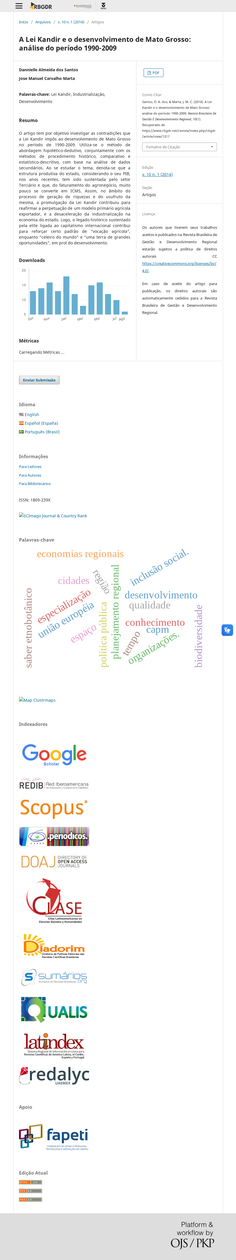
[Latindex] (54, 1059)
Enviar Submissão (39, 380)
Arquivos (43, 22)
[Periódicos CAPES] (54, 844)
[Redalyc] (54, 1083)
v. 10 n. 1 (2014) (71, 22)
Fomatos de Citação (163, 146)
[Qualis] (54, 1023)
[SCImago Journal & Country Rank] (53, 515)
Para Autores (30, 475)
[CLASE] (54, 921)
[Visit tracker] (37, 700)
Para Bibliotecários (35, 483)
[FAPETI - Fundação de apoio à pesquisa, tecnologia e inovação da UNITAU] (53, 1149)
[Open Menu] (19, 6)
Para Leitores (30, 466)
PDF (155, 72)
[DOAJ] (54, 870)
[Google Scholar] (54, 766)
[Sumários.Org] (54, 986)
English (31, 414)
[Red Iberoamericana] (54, 790)
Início (23, 22)
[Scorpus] (54, 819)
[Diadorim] (54, 958)
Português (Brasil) (42, 432)
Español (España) (41, 423)
